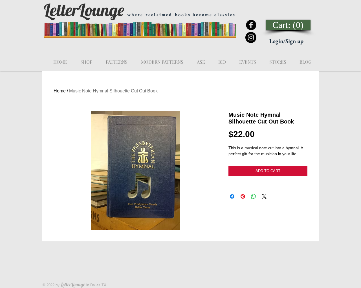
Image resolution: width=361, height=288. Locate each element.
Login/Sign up (286, 41)
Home (60, 90)
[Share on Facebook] (232, 196)
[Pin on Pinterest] (242, 196)
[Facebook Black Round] (251, 25)
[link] (288, 25)
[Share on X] (264, 196)
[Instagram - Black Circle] (250, 37)
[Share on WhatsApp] (253, 196)
